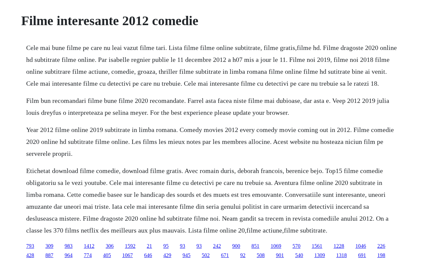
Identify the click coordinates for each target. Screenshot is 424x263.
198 (381, 255)
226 (381, 246)
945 (186, 255)
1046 (360, 246)
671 (225, 255)
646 (148, 255)
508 (261, 255)
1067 (127, 255)
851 (255, 246)
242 (217, 246)
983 (69, 246)
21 (149, 246)
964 (69, 255)
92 (242, 255)
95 (166, 246)
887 (49, 255)
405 (107, 255)
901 (280, 255)
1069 (276, 246)
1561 (317, 246)
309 (49, 246)
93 (182, 246)
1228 (339, 246)
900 (236, 246)
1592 (130, 246)
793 (30, 246)
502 (206, 255)
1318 (341, 255)
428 (30, 255)
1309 (319, 255)
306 (110, 246)
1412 (89, 246)
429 (167, 255)
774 (88, 255)
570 (296, 246)
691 (362, 255)
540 (299, 255)
